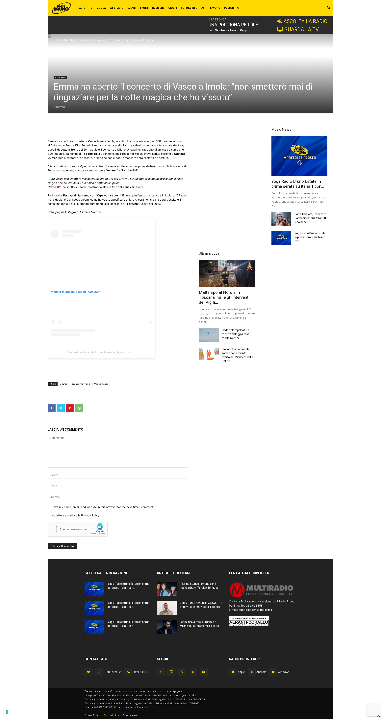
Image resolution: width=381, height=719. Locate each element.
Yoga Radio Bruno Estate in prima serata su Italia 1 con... (297, 184)
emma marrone (81, 383)
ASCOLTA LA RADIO (305, 21)
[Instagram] (171, 672)
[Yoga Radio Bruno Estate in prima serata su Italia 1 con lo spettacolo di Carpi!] (299, 156)
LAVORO (215, 8)
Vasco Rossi (101, 383)
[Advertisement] (117, 129)
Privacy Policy (90, 515)
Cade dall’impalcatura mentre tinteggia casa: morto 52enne (236, 334)
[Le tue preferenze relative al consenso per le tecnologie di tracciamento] (7, 712)
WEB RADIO (116, 8)
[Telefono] (128, 672)
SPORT (144, 8)
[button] (328, 8)
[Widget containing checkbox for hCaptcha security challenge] (78, 529)
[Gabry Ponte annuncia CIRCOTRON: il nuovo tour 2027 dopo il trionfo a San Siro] (167, 608)
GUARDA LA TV (301, 29)
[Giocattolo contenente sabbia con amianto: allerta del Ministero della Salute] (209, 354)
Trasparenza (130, 715)
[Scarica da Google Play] (252, 672)
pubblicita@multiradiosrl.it (255, 609)
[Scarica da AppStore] (233, 672)
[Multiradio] (261, 597)
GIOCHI (172, 8)
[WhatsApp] (79, 408)
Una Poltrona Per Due (233, 24)
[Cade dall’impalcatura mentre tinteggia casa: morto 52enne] (209, 335)
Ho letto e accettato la (77, 515)
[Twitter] (61, 408)
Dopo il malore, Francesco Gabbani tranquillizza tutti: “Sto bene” (310, 218)
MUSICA (101, 8)
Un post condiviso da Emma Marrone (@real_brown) (101, 352)
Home (57, 40)
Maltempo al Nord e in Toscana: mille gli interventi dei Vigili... (224, 297)
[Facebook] (52, 408)
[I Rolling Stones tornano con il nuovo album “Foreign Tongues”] (167, 589)
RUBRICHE (158, 8)
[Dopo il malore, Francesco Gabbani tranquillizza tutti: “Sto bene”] (281, 219)
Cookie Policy (111, 715)
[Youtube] (204, 672)
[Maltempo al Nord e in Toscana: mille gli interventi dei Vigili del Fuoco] (227, 273)
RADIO (81, 8)
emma (63, 383)
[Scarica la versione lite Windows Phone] (273, 672)
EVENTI (131, 8)
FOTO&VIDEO (189, 8)
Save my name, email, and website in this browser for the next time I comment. (103, 507)
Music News (70, 40)
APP (203, 8)
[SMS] (88, 672)
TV (90, 8)
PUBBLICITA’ (231, 8)
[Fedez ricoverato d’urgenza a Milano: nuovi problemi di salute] (167, 627)
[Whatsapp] (99, 672)
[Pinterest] (70, 408)
